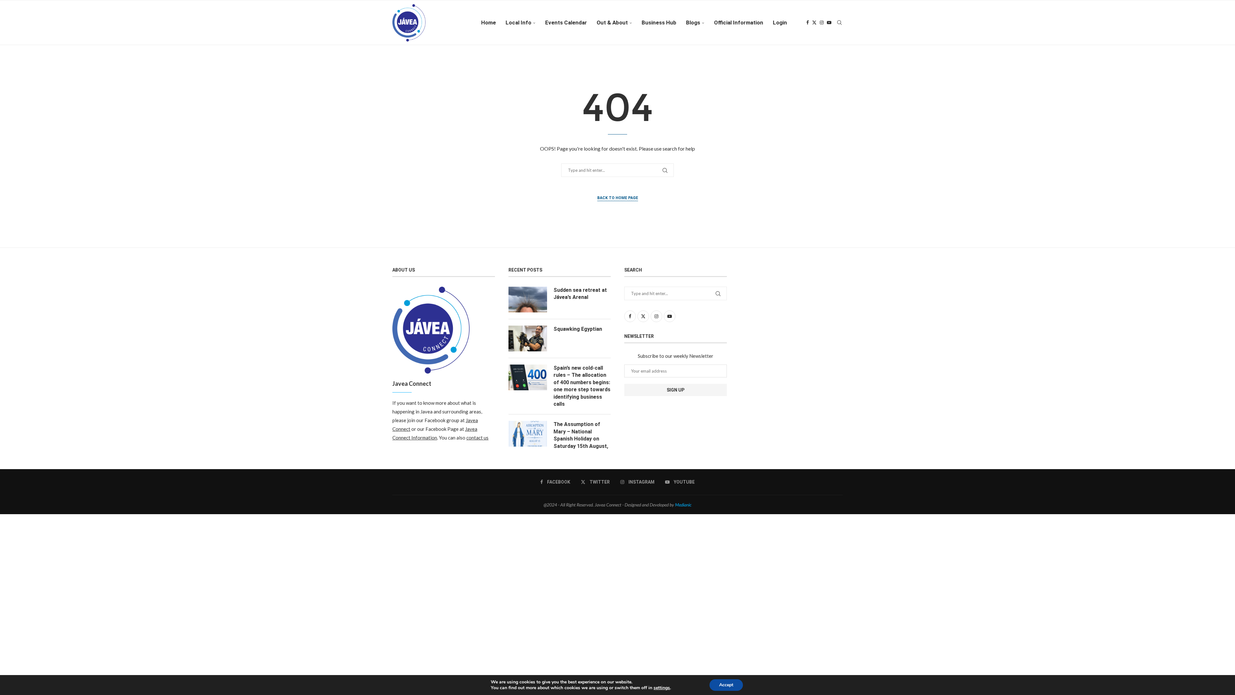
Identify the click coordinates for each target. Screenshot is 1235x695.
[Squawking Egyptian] (527, 338)
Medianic (683, 504)
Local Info (518, 22)
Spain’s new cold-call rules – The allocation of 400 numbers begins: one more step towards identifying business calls (581, 386)
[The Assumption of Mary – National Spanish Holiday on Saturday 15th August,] (527, 434)
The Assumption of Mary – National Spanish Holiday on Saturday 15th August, (580, 435)
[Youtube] (829, 22)
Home (488, 22)
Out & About (612, 22)
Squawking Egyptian (577, 329)
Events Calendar (566, 22)
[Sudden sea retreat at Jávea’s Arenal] (527, 299)
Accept (726, 685)
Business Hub (659, 22)
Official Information (738, 22)
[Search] (839, 22)
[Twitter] (814, 22)
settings (662, 688)
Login (780, 22)
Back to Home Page (617, 198)
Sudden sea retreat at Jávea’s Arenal (580, 293)
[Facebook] (807, 22)
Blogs (693, 22)
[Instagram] (822, 22)
